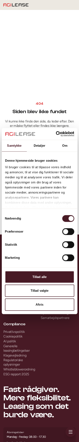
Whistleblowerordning (19, 369)
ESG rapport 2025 (16, 374)
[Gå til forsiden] (16, 5)
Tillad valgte (39, 290)
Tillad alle (39, 277)
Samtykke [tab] (14, 145)
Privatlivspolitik (14, 332)
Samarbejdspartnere (55, 318)
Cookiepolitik (13, 336)
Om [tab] (64, 145)
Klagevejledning (14, 355)
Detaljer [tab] (39, 145)
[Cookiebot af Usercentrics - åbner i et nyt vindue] (56, 134)
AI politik (9, 341)
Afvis (39, 304)
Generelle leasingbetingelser (16, 348)
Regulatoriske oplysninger (13, 362)
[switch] (68, 231)
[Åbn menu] (71, 432)
